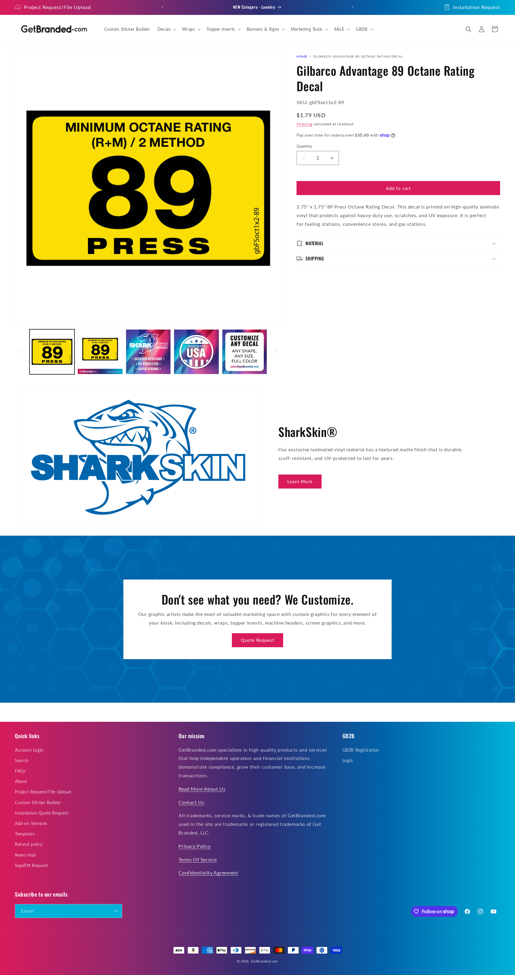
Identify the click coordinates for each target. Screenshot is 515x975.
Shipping (304, 124)
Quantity (304, 146)
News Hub (25, 854)
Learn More (300, 481)
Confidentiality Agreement (208, 872)
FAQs (20, 770)
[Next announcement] (352, 7)
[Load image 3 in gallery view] (148, 351)
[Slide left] (21, 351)
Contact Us (191, 802)
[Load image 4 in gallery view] (196, 351)
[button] (166, 29)
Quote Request (257, 640)
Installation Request (476, 7)
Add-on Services (31, 823)
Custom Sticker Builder (38, 802)
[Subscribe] (115, 911)
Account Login (29, 750)
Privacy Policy (194, 846)
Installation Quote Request (42, 812)
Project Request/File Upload (57, 7)
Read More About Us (202, 789)
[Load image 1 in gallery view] (52, 351)
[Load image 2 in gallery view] (99, 351)
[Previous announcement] (162, 7)
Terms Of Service (198, 859)
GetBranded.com (264, 961)
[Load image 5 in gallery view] (244, 351)
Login (347, 760)
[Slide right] (275, 351)
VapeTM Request (31, 865)
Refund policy (29, 844)
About (21, 781)
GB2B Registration (360, 750)
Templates (25, 833)
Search (22, 760)
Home (302, 56)
